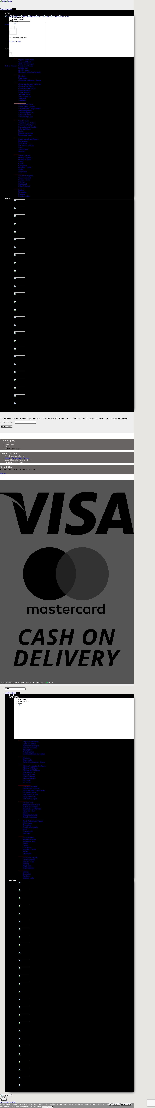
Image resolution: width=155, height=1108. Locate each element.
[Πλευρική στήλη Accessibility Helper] (6, 1095)
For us (7, 443)
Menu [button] (14, 9)
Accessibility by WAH (8, 1102)
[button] (7, 24)
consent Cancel (47, 1107)
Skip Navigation (6, 9)
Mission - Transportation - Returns (17, 458)
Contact (7, 447)
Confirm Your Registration (14, 462)
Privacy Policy (126, 1104)
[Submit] (5, 691)
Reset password (6, 426)
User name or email (7, 422)
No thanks (116, 1104)
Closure (3, 1098)
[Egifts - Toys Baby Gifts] (6, 1)
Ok (110, 1104)
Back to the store (11, 66)
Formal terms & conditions (14, 456)
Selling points (9, 445)
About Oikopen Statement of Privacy (18, 460)
